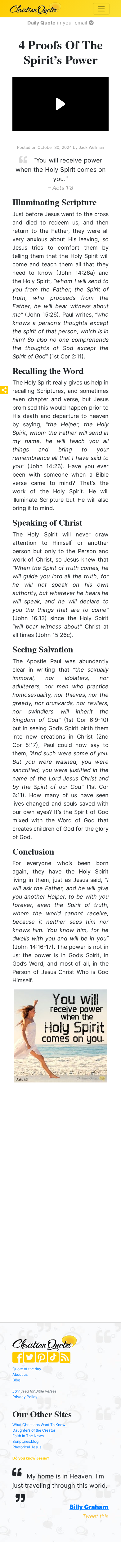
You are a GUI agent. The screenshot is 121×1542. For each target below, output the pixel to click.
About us (20, 1374)
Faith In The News (28, 1435)
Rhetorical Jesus (26, 1447)
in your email (58, 23)
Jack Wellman (91, 147)
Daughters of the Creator (33, 1430)
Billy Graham (89, 1507)
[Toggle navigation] (101, 9)
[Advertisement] (60, 1136)
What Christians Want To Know (38, 1424)
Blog (16, 1380)
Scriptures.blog (25, 1441)
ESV (16, 1391)
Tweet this (96, 1516)
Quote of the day (26, 1368)
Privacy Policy (25, 1396)
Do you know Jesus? (30, 1458)
